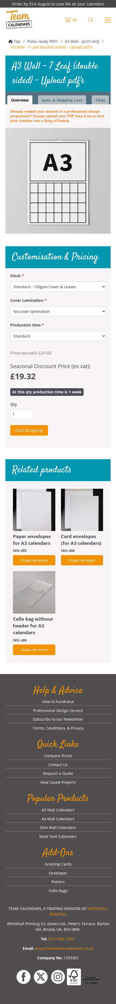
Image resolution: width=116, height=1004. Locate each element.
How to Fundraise (58, 701)
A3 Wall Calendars (58, 809)
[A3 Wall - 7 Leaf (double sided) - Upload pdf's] (58, 181)
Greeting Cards (58, 864)
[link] (19, 20)
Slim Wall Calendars (58, 827)
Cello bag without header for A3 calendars (33, 626)
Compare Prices (58, 755)
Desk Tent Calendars (58, 836)
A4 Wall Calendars (58, 818)
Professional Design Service (58, 710)
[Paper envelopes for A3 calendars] (34, 510)
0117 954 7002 (61, 938)
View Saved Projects (58, 782)
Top (16, 41)
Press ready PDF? (42, 41)
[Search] (91, 20)
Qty (13, 404)
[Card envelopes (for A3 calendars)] (82, 510)
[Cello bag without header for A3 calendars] (34, 592)
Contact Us (58, 764)
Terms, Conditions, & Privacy (58, 728)
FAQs (100, 100)
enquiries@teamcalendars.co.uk (64, 948)
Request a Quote (58, 773)
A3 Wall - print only (82, 41)
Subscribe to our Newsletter (58, 719)
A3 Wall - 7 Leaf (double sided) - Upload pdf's (51, 47)
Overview (20, 100)
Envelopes (58, 873)
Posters (58, 881)
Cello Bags (58, 890)
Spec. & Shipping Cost (62, 100)
